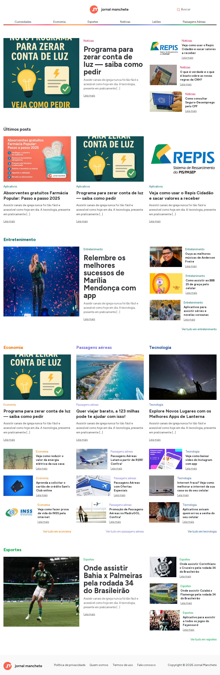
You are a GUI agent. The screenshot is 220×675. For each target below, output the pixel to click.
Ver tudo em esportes (204, 639)
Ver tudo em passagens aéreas (125, 531)
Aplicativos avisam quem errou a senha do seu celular (199, 513)
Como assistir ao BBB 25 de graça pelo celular (200, 284)
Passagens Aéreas (194, 21)
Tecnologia (156, 404)
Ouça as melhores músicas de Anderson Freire (200, 257)
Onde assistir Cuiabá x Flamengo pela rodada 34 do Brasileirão (198, 594)
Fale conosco (146, 665)
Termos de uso (123, 665)
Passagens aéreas (87, 404)
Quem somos (99, 665)
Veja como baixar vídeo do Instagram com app (198, 459)
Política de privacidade (69, 665)
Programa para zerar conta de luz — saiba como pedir (113, 61)
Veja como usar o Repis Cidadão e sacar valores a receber (199, 49)
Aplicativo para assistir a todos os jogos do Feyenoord (199, 621)
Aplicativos (10, 186)
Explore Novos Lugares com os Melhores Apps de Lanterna (180, 413)
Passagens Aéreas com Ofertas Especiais (127, 486)
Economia (59, 21)
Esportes (93, 21)
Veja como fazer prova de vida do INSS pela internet (53, 513)
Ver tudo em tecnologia (202, 531)
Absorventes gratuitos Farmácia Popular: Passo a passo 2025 (35, 195)
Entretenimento (93, 249)
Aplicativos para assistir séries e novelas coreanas (196, 310)
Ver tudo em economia (57, 531)
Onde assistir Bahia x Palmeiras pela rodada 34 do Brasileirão (113, 579)
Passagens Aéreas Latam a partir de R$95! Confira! (127, 459)
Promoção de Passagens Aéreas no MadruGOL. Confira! (126, 513)
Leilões (156, 21)
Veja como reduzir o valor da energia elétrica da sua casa (50, 459)
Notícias (125, 21)
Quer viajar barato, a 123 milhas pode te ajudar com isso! (107, 413)
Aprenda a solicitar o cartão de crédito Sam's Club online (53, 486)
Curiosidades (23, 21)
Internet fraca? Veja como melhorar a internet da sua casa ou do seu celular (196, 486)
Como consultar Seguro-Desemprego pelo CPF (200, 102)
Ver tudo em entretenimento (199, 329)
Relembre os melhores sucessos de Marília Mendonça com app (110, 276)
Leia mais (89, 95)
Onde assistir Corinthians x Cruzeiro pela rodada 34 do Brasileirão (198, 567)
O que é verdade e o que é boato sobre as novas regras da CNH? (197, 75)
